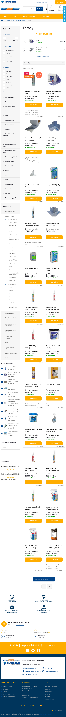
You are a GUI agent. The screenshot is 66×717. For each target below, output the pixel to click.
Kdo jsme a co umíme (51, 686)
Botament (9, 74)
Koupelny (11, 288)
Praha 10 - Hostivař (27, 691)
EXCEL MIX (9, 77)
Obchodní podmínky (8, 694)
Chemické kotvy (13, 253)
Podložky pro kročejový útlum (13, 260)
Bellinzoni (9, 71)
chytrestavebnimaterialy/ (52, 671)
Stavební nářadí (9, 313)
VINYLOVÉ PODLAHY (11, 353)
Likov (8, 79)
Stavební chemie (9, 216)
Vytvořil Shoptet (58, 710)
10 (49, 586)
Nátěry (10, 270)
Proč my (47, 694)
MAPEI (9, 82)
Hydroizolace (12, 225)
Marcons (9, 85)
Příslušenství (12, 277)
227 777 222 (48, 668)
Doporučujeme (10, 61)
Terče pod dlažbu (10, 211)
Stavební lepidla (13, 222)
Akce (8, 53)
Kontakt (5, 691)
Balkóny (11, 291)
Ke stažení (5, 689)
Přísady (11, 250)
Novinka (8, 56)
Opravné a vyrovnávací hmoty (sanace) (14, 239)
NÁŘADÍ (7, 342)
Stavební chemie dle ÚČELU (10, 318)
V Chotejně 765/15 (27, 689)
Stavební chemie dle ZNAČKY (10, 331)
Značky (7, 358)
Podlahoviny (12, 280)
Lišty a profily (12, 264)
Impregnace (12, 247)
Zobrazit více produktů (43, 56)
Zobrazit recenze (20, 625)
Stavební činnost (49, 699)
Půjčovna (47, 696)
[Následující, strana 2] (43, 586)
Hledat (39, 9)
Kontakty (19, 2)
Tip (7, 59)
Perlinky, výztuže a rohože (10, 348)
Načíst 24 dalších (42, 579)
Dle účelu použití (11, 284)
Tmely (10, 229)
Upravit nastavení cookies (45, 714)
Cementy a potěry (13, 244)
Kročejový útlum (13, 300)
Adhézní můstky (13, 235)
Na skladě (10, 50)
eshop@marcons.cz (30, 668)
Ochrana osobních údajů (9, 696)
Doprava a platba (7, 686)
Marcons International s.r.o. (29, 686)
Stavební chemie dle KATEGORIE (10, 325)
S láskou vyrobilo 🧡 (31, 706)
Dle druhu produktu (12, 219)
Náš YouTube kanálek (31, 674)
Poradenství (48, 691)
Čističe (10, 267)
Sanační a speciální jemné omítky (14, 273)
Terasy (10, 294)
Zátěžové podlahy (13, 303)
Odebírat (60, 2)
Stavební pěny (12, 256)
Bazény (11, 297)
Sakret (8, 88)
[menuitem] (11, 16)
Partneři (47, 689)
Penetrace (11, 232)
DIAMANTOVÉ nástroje (9, 337)
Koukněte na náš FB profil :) (33, 671)
